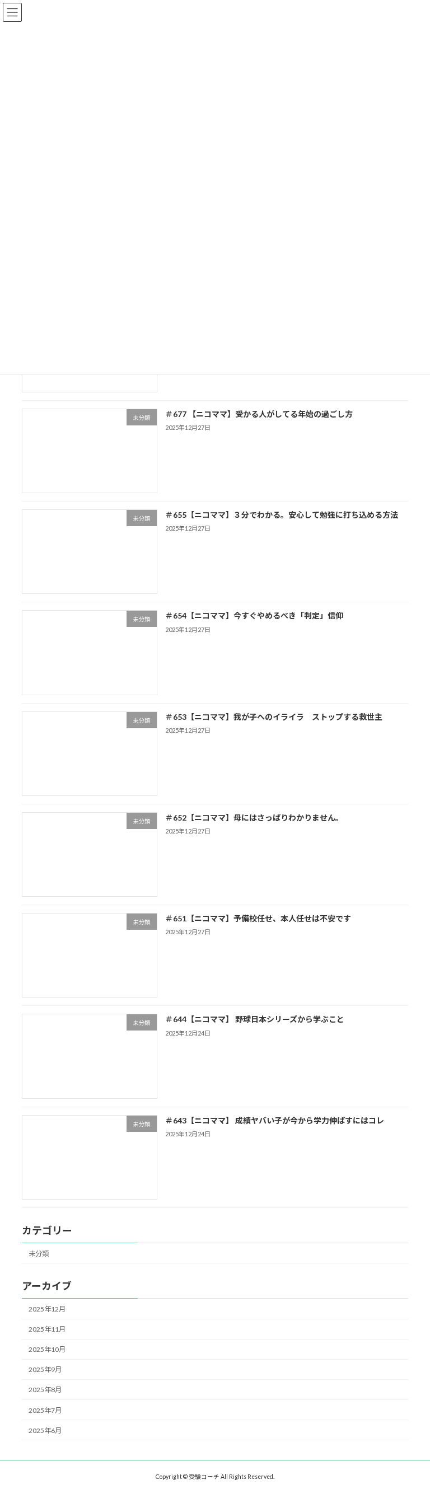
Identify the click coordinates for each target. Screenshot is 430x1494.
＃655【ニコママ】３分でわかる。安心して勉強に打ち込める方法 (281, 514)
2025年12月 (47, 1309)
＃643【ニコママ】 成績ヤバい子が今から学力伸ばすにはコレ (274, 1120)
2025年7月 (45, 1410)
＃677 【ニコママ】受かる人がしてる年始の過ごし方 (259, 414)
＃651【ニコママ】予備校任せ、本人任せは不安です (258, 918)
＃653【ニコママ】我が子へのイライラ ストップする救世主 (273, 716)
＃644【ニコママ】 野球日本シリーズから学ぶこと (254, 1019)
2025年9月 (45, 1369)
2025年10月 (47, 1349)
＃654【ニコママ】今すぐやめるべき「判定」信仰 (254, 615)
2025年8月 (45, 1389)
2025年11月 (47, 1329)
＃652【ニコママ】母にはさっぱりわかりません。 (254, 817)
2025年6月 (45, 1430)
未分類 (39, 1253)
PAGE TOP (409, 1437)
